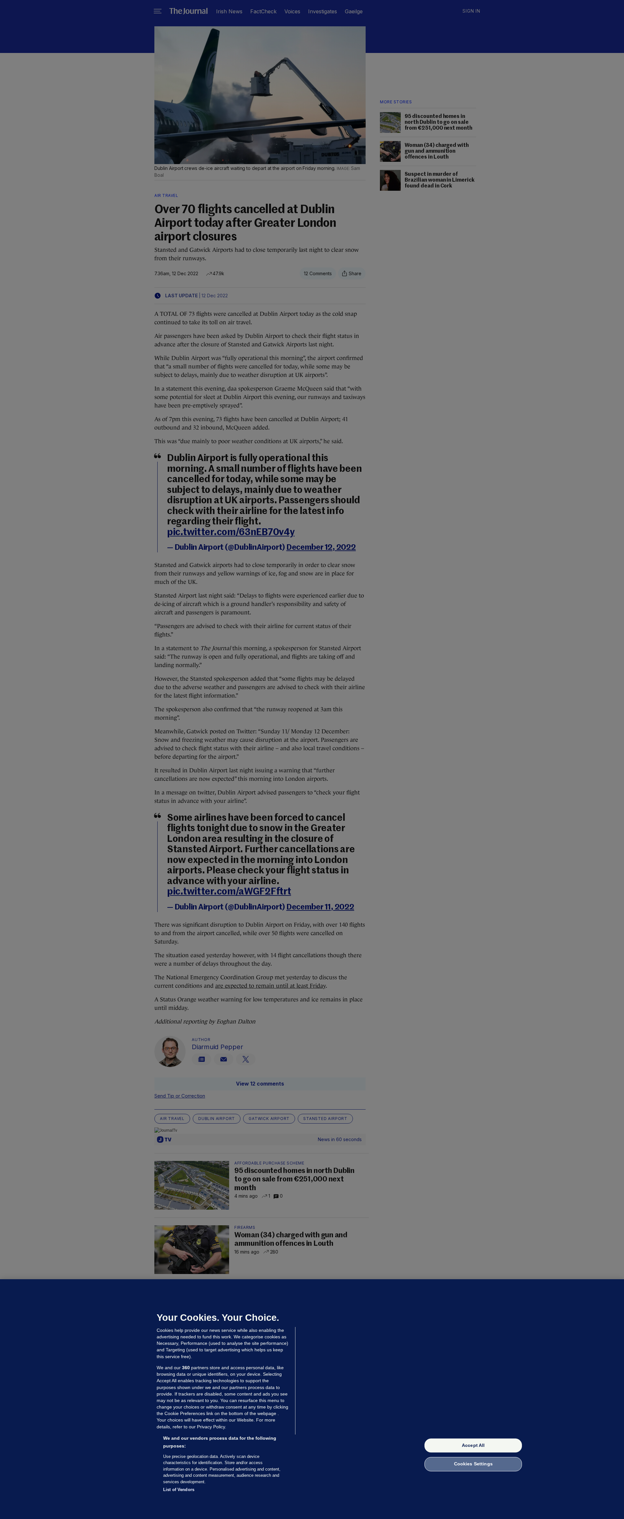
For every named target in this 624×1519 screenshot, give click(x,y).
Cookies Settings (473, 1464)
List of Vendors (178, 1489)
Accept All (473, 1445)
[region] (312, 1399)
